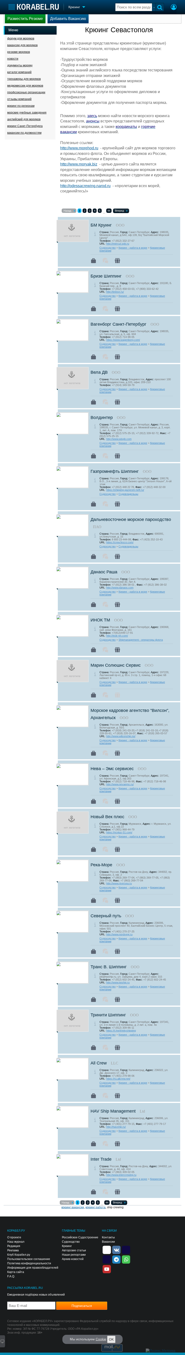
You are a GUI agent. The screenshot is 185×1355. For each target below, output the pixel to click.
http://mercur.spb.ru (117, 243)
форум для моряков (20, 38)
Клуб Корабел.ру (18, 1254)
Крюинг (67, 1246)
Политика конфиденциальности (29, 1263)
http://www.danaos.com (119, 587)
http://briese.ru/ (115, 291)
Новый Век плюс (107, 816)
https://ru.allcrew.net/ (118, 1078)
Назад (67, 210)
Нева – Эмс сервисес (112, 768)
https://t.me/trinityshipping (121, 1030)
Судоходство (107, 247)
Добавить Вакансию (68, 19)
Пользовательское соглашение (28, 1259)
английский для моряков (23, 119)
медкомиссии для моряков (25, 85)
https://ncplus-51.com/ (119, 832)
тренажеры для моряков (24, 79)
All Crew (99, 1063)
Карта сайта (15, 1272)
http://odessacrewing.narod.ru (85, 186)
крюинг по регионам (20, 106)
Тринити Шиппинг (108, 1015)
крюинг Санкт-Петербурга (25, 126)
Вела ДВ (99, 372)
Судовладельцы (128, 494)
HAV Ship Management (113, 1111)
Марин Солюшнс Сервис (116, 665)
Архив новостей (73, 1259)
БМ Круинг (101, 225)
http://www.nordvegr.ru (119, 934)
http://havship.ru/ (116, 1126)
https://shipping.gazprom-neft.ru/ (125, 489)
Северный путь (106, 915)
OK (111, 1339)
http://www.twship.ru (118, 982)
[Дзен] (107, 1249)
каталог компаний (19, 72)
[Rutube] (126, 1249)
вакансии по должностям (24, 132)
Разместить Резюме (25, 19)
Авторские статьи (74, 1250)
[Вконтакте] (116, 1249)
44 (108, 210)
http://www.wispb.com (119, 438)
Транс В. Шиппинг (109, 966)
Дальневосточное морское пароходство (131, 519)
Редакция (13, 1246)
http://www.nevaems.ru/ (120, 784)
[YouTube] (107, 1269)
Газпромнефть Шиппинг (115, 471)
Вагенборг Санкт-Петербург (118, 324)
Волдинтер (102, 417)
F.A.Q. (11, 1276)
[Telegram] (116, 1259)
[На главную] (33, 7)
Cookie (101, 1339)
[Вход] (174, 7)
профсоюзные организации (26, 92)
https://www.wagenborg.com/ (123, 339)
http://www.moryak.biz (78, 164)
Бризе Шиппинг (106, 276)
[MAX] (107, 1259)
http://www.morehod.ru (79, 148)
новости (12, 58)
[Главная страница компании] (93, 261)
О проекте (14, 1237)
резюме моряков (18, 52)
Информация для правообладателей (32, 1267)
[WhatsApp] (126, 1259)
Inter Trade (101, 1159)
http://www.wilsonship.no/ (120, 736)
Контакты (108, 1237)
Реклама (13, 1250)
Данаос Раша (104, 572)
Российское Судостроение (80, 1237)
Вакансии (108, 1241)
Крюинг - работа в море (133, 247)
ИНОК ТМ (100, 620)
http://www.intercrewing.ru (121, 1174)
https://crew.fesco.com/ (119, 542)
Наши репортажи (74, 1254)
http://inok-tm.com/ (117, 635)
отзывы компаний (19, 99)
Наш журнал (15, 1241)
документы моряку (20, 65)
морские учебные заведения (26, 112)
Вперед (119, 210)
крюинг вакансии (72, 1207)
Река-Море (101, 864)
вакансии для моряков (22, 45)
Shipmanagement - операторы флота (141, 639)
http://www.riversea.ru (119, 883)
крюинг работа (96, 1207)
